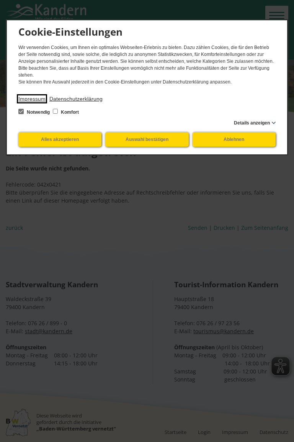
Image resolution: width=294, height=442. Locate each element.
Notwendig (38, 112)
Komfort (69, 112)
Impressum (32, 99)
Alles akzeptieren (60, 139)
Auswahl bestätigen (147, 139)
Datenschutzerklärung (76, 99)
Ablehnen (234, 139)
